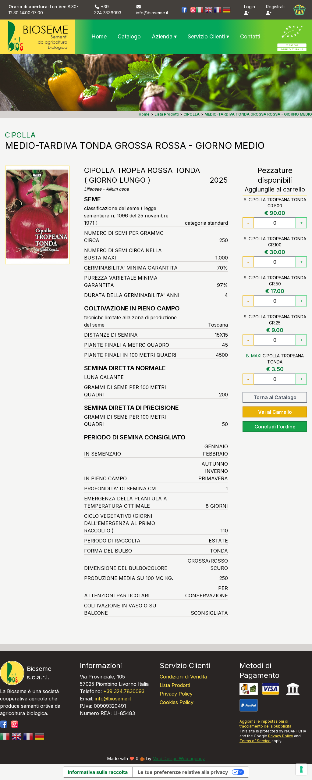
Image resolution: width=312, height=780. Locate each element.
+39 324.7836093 (123, 691)
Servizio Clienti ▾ (208, 36)
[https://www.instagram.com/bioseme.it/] (193, 9)
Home (99, 36)
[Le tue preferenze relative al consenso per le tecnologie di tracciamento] (301, 769)
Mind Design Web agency (179, 758)
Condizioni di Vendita (183, 677)
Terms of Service (255, 741)
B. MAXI (253, 355)
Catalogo (129, 36)
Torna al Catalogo (275, 397)
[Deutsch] (227, 10)
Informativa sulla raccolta (98, 772)
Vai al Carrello (275, 412)
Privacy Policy (176, 694)
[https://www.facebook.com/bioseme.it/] (184, 9)
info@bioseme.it (113, 699)
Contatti (250, 36)
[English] (209, 10)
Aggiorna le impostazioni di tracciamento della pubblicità (265, 723)
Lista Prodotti (175, 685)
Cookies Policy (176, 702)
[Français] (218, 10)
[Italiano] (200, 10)
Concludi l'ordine (275, 427)
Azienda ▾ (164, 36)
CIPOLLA (20, 135)
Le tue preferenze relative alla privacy (183, 772)
